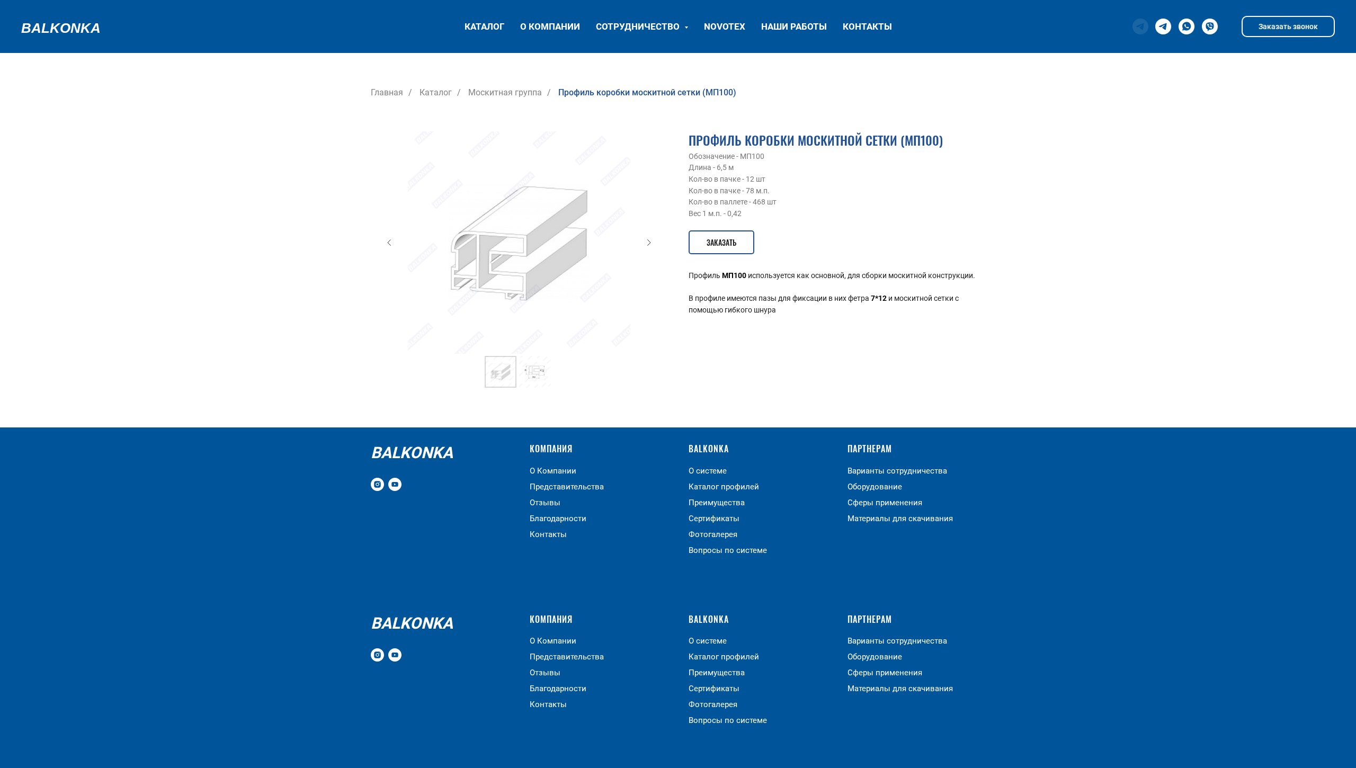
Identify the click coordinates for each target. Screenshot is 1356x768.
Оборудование (875, 487)
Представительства (567, 487)
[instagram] (377, 484)
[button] (721, 242)
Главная (387, 92)
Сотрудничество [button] (639, 26)
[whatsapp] (1186, 26)
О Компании (553, 471)
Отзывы (545, 502)
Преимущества (717, 502)
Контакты (867, 26)
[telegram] (1163, 26)
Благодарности (558, 518)
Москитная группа (505, 92)
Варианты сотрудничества (897, 471)
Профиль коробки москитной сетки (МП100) (647, 92)
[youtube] (395, 484)
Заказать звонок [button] (1288, 26)
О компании (550, 26)
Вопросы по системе (728, 550)
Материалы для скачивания (900, 518)
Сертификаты (714, 518)
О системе (708, 471)
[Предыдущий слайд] (389, 243)
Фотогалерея (713, 534)
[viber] (1210, 26)
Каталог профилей (724, 487)
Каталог (484, 26)
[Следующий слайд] (649, 243)
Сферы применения (885, 502)
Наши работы (794, 26)
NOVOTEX (724, 26)
